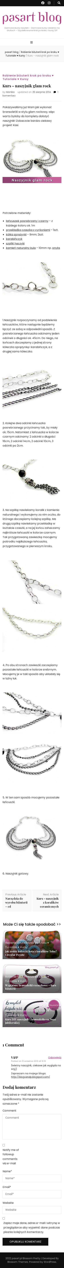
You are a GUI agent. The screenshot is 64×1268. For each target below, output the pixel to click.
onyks (56, 248)
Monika (10, 92)
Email (7, 1187)
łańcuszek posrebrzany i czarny (27, 221)
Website (8, 1203)
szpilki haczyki (15, 243)
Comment (9, 1111)
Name (7, 1171)
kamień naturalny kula (21, 248)
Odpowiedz (54, 1057)
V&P (14, 1057)
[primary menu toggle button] (32, 42)
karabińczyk (14, 239)
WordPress (50, 1262)
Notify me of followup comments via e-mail (11, 1156)
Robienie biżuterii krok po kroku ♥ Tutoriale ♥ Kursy (28, 77)
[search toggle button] (59, 3)
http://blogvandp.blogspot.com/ (30, 1077)
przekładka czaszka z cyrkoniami (28, 230)
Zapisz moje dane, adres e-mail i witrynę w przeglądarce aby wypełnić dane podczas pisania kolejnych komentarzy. (31, 1227)
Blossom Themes (18, 1262)
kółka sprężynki (16, 234)
